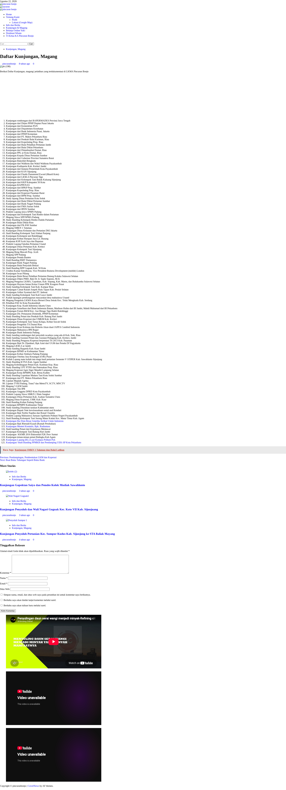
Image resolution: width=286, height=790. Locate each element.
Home (9, 14)
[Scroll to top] (1, 788)
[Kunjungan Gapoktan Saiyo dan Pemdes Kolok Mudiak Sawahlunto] (11, 471)
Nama (3, 578)
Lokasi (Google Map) (22, 22)
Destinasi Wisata (13, 33)
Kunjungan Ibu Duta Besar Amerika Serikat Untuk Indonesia (34, 421)
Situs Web (5, 589)
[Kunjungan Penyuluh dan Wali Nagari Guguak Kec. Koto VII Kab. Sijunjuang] (17, 496)
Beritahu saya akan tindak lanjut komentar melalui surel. (30, 600)
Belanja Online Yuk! (15, 30)
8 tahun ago (25, 63)
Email (3, 583)
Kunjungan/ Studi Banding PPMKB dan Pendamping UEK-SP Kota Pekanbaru (43, 442)
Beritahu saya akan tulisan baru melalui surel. (25, 605)
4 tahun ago (25, 539)
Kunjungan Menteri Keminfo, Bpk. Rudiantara (28, 426)
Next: (22, 460)
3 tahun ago (25, 491)
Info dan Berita (13, 25)
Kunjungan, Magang (15, 49)
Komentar (5, 573)
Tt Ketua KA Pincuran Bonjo (20, 36)
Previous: (28, 457)
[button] (1, 41)
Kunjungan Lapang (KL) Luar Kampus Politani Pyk (30, 440)
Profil (14, 19)
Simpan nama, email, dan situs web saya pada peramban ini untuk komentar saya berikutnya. (47, 594)
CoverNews (33, 786)
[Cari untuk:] (14, 43)
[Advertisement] (143, 96)
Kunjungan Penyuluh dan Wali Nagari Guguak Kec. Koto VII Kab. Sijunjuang (49, 509)
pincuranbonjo (9, 63)
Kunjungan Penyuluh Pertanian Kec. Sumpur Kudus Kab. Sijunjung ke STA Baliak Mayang (57, 533)
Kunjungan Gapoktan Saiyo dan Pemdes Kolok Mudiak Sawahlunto (42, 485)
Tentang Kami (12, 17)
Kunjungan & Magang (16, 28)
